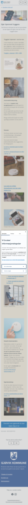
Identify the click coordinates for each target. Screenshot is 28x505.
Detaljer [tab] (12, 233)
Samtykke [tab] (4, 233)
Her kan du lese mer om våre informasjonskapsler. (13, 259)
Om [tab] (20, 233)
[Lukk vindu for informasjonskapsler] (25, 231)
